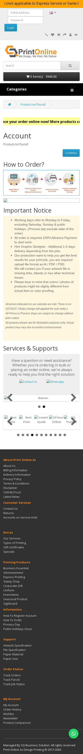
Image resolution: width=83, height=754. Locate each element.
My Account (11, 705)
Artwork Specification (17, 645)
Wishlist (8, 714)
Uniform (8, 590)
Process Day (11, 624)
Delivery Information (17, 475)
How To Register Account (19, 616)
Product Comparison (17, 723)
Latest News (11, 497)
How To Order (12, 620)
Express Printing (14, 577)
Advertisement (13, 573)
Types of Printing (14, 543)
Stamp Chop (11, 581)
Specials (9, 552)
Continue (71, 153)
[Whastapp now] (55, 381)
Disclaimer (10, 488)
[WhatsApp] (74, 734)
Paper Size (10, 659)
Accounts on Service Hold (20, 517)
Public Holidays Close (17, 629)
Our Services (12, 538)
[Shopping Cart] (58, 35)
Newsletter (10, 718)
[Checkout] (64, 35)
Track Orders (12, 675)
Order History (12, 709)
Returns (8, 513)
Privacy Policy (12, 479)
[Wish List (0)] (52, 35)
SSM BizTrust (12, 492)
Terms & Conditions (16, 483)
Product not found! (33, 104)
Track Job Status (14, 684)
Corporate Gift (13, 586)
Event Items (11, 595)
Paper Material (13, 654)
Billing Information (15, 470)
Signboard (10, 603)
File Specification (14, 650)
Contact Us (10, 509)
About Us (9, 466)
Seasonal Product (15, 599)
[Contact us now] (28, 381)
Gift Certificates (13, 547)
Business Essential (16, 568)
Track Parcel (11, 680)
